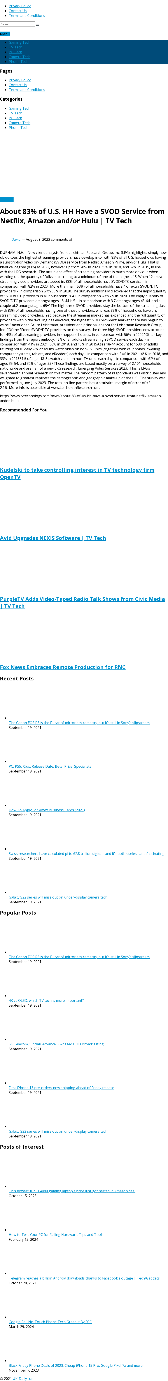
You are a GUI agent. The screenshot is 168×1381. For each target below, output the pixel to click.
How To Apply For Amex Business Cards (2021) (47, 810)
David (16, 239)
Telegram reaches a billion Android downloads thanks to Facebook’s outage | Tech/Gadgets (84, 1278)
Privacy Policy (20, 6)
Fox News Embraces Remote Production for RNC (63, 667)
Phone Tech (18, 61)
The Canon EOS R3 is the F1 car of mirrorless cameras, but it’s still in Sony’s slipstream (79, 722)
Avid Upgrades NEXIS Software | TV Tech (53, 537)
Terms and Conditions (27, 15)
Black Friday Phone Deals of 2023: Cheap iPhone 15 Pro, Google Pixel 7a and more (76, 1365)
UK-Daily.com (23, 1378)
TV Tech (15, 47)
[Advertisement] (84, 164)
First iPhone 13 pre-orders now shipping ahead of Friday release (61, 1087)
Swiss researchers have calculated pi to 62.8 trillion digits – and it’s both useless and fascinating (86, 853)
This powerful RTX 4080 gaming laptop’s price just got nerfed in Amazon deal (72, 1191)
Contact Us (18, 10)
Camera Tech (19, 56)
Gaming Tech (19, 42)
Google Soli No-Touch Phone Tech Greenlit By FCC (50, 1321)
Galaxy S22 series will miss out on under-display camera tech (58, 897)
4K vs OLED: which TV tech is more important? (46, 1000)
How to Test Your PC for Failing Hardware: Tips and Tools (56, 1234)
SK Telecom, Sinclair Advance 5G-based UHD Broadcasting (56, 1044)
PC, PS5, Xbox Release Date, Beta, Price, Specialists (50, 766)
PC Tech (15, 52)
